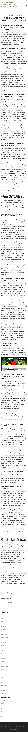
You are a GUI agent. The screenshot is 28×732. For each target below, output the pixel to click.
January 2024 (4, 693)
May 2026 (3, 621)
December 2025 (4, 634)
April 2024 (3, 685)
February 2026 (4, 629)
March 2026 (3, 626)
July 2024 (3, 677)
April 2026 (3, 623)
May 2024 (3, 682)
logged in (10, 602)
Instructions (3, 708)
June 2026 (3, 618)
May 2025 (3, 653)
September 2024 (5, 672)
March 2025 (3, 658)
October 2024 (4, 669)
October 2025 (4, 639)
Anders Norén (16, 729)
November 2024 (4, 666)
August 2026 (4, 615)
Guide (2, 706)
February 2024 (4, 690)
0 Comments (18, 15)
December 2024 (4, 664)
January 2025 (4, 661)
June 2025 (3, 650)
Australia (3, 700)
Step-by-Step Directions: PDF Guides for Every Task (9, 5)
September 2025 (5, 642)
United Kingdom (4, 716)
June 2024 (3, 680)
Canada (3, 703)
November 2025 (4, 637)
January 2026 (4, 631)
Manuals (3, 711)
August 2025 (4, 645)
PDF (2, 714)
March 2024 (3, 688)
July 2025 (3, 647)
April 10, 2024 (9, 15)
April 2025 (3, 655)
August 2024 (4, 674)
